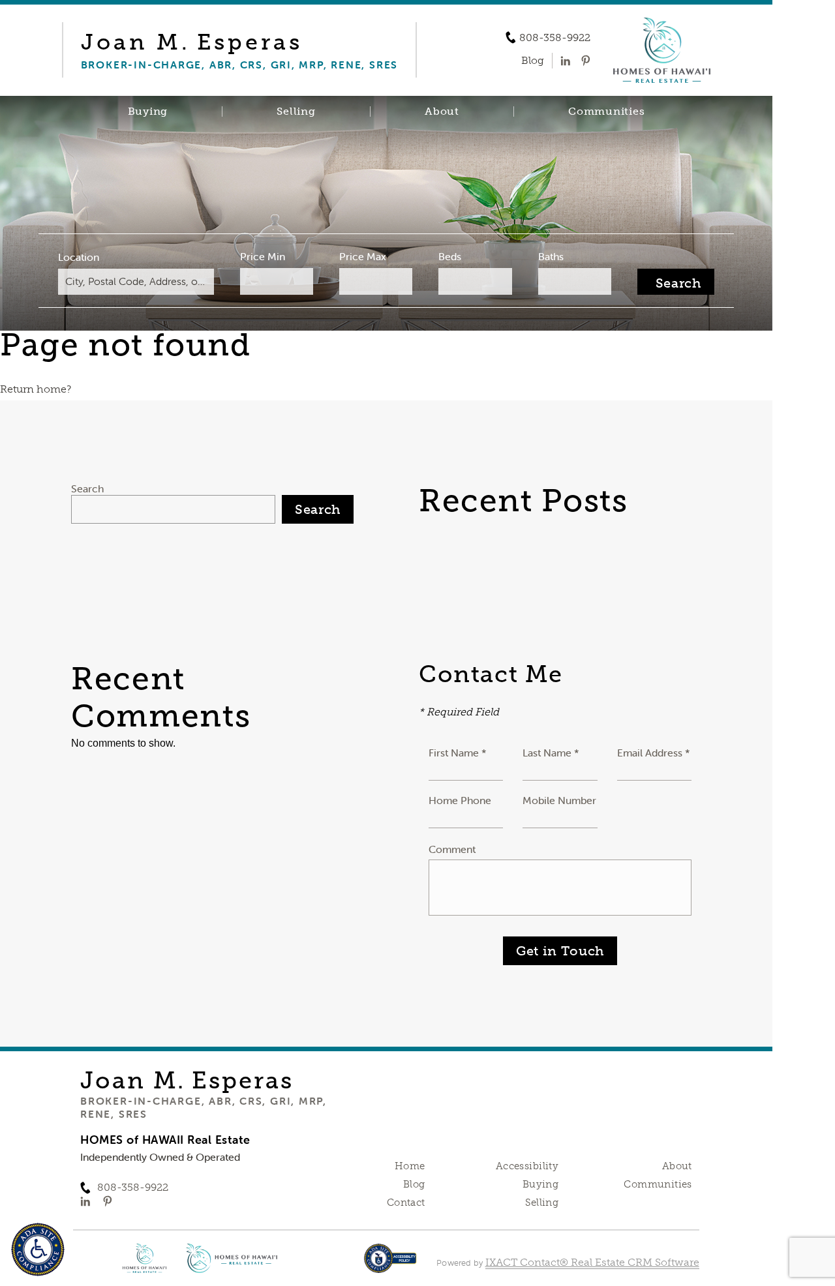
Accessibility (527, 1166)
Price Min (262, 256)
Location (78, 256)
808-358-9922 (554, 38)
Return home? (35, 389)
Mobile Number (559, 800)
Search (87, 488)
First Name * (458, 752)
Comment (452, 849)
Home (410, 1166)
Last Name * (551, 752)
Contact (406, 1202)
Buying (148, 111)
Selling (296, 111)
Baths (551, 256)
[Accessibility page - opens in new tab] (390, 1265)
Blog (414, 1184)
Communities (606, 111)
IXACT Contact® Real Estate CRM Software (592, 1262)
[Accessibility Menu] (38, 1249)
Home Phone (460, 800)
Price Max (362, 256)
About (442, 111)
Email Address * (653, 752)
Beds (449, 256)
